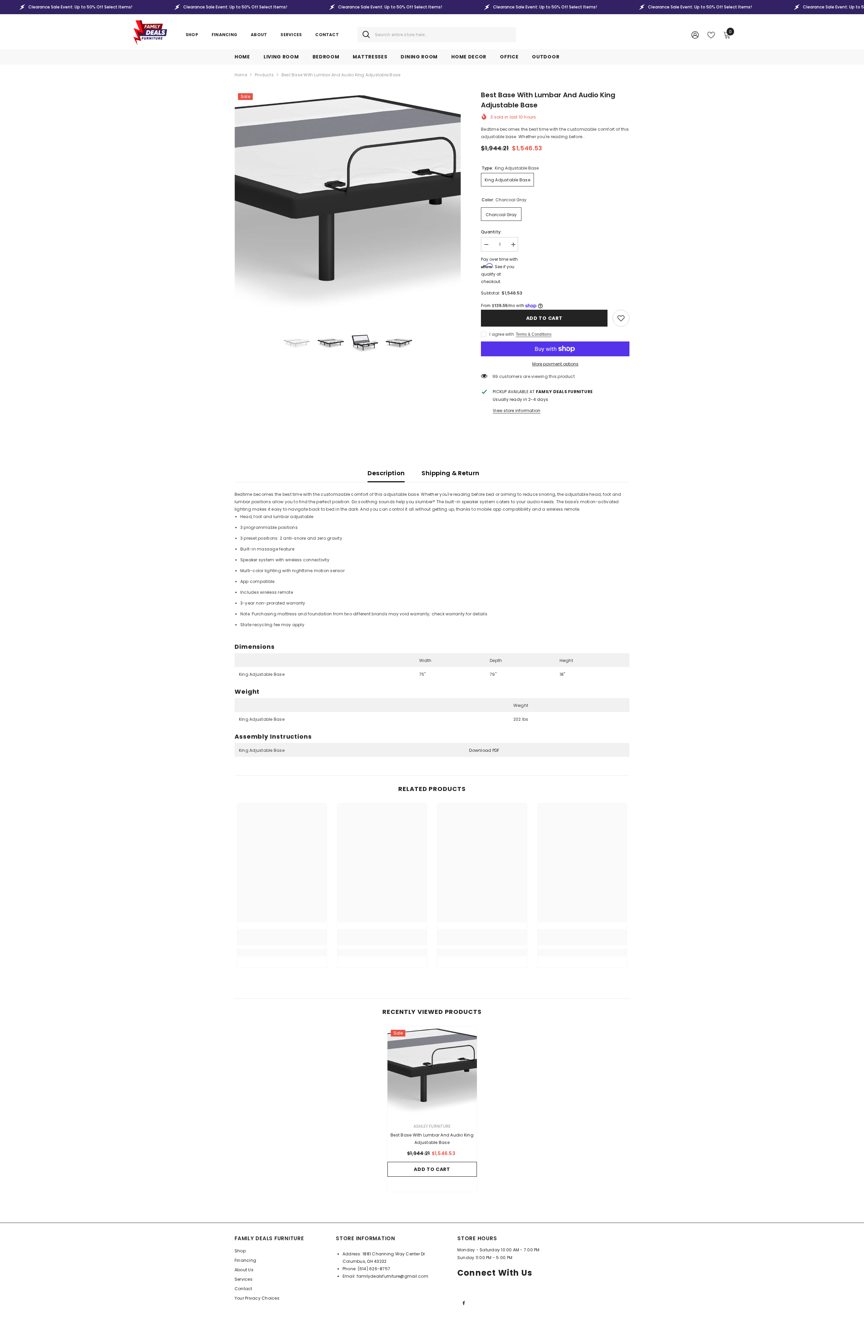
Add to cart (544, 318)
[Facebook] (463, 1303)
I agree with (501, 334)
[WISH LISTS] (711, 34)
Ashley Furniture (432, 1126)
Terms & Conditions (533, 334)
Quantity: (491, 232)
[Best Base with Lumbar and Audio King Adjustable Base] (432, 1071)
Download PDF (484, 750)
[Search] (436, 34)
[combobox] (443, 34)
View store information (516, 410)
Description (386, 473)
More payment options (555, 364)
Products (264, 75)
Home (241, 75)
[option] (348, 203)
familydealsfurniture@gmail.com (392, 1276)
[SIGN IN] (695, 35)
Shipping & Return (450, 473)
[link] (621, 318)
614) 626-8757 (374, 1269)
